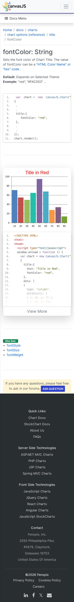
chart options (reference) (26, 35)
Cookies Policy (49, 580)
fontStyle (14, 345)
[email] (48, 595)
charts (32, 30)
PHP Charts (37, 461)
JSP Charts (37, 467)
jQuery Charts (37, 498)
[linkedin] (26, 595)
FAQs (37, 437)
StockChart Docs (37, 424)
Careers (38, 586)
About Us (37, 430)
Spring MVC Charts (37, 473)
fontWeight (15, 355)
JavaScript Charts (37, 491)
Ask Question (53, 388)
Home (7, 30)
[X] (40, 595)
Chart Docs (37, 418)
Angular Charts (37, 510)
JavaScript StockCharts (37, 516)
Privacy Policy (23, 580)
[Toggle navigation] (66, 6)
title (52, 35)
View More (37, 311)
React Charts (37, 504)
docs (19, 30)
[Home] (14, 6)
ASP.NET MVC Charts (37, 454)
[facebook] (34, 595)
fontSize (13, 350)
